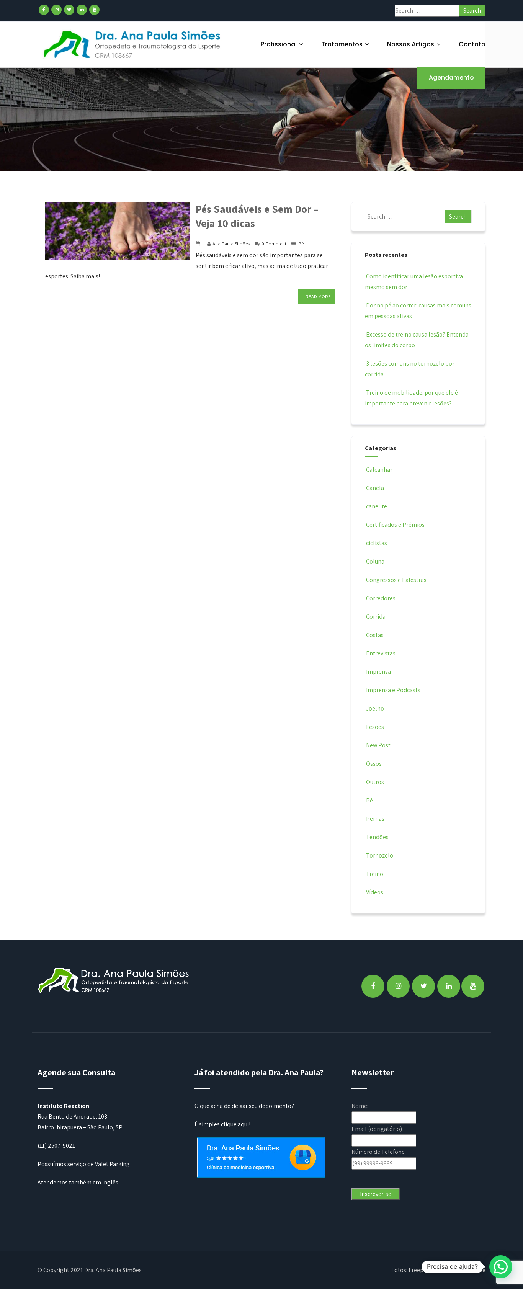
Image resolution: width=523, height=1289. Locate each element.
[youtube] (94, 10)
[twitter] (69, 10)
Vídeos (374, 892)
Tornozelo (379, 855)
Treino (374, 874)
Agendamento (451, 77)
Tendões (377, 837)
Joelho (375, 708)
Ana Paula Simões (231, 243)
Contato (472, 44)
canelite (376, 506)
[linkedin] (82, 10)
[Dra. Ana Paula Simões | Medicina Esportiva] (132, 44)
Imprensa (378, 672)
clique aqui (235, 1124)
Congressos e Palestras (396, 580)
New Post (378, 745)
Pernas (375, 819)
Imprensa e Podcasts (393, 690)
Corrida (376, 617)
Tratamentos (342, 44)
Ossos (374, 764)
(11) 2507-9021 (56, 1146)
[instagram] (56, 10)
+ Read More (316, 296)
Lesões (375, 727)
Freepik (418, 1270)
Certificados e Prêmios (395, 525)
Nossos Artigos (410, 44)
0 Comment (274, 243)
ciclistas (376, 543)
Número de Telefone (378, 1152)
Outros (375, 782)
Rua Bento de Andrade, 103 (72, 1117)
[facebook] (44, 10)
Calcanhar (379, 470)
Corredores (381, 598)
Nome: (359, 1106)
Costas (375, 635)
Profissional (279, 44)
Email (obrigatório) (376, 1129)
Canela (375, 488)
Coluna (375, 561)
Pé (301, 243)
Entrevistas (381, 653)
